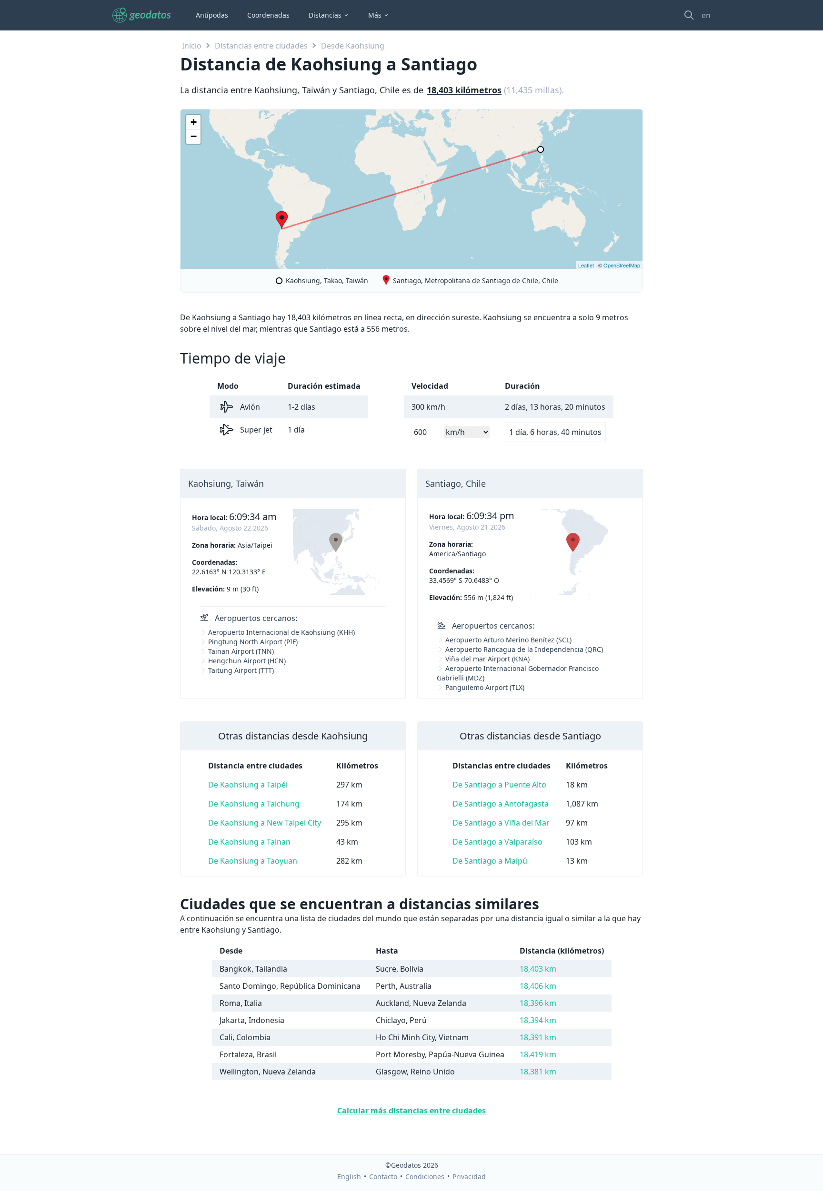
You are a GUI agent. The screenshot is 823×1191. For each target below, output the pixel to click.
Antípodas (212, 15)
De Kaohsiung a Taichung (254, 803)
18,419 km (538, 1054)
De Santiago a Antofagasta (500, 803)
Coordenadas (268, 15)
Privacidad (469, 1176)
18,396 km (538, 1003)
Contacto (383, 1176)
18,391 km (538, 1037)
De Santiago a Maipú (489, 861)
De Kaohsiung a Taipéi (248, 784)
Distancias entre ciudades (261, 45)
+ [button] (194, 122)
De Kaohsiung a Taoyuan (252, 861)
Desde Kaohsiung (352, 45)
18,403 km (538, 969)
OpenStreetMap (621, 265)
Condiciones (424, 1176)
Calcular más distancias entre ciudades (411, 1110)
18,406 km (538, 986)
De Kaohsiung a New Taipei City (264, 822)
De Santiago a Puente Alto (499, 784)
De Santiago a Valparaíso (497, 842)
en (706, 15)
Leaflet (586, 265)
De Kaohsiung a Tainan (249, 842)
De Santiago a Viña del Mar (501, 822)
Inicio (191, 45)
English (349, 1176)
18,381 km (538, 1071)
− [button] (194, 136)
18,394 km (538, 1020)
